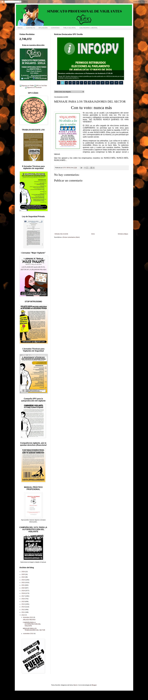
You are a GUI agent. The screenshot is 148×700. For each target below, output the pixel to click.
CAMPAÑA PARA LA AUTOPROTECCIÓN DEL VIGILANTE (32, 624)
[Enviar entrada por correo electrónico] (81, 167)
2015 (23, 601)
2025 (23, 574)
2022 (23, 582)
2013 (23, 607)
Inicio (93, 234)
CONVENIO (55, 28)
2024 (23, 577)
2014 (23, 604)
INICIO (20, 28)
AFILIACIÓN (43, 28)
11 (98, 83)
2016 (23, 599)
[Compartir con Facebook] (91, 168)
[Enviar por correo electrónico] (85, 168)
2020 (23, 588)
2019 (23, 590)
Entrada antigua (123, 234)
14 (112, 83)
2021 (23, 585)
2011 (23, 612)
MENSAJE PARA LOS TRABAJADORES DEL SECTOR (34, 629)
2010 (23, 615)
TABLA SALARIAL (69, 28)
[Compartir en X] (89, 168)
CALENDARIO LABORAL (88, 28)
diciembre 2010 (28, 617)
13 (107, 83)
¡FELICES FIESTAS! (29, 619)
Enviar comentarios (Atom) (71, 237)
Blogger (94, 685)
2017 (23, 596)
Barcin (76, 685)
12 (102, 83)
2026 (23, 571)
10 (93, 83)
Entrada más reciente (61, 234)
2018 (23, 593)
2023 (23, 580)
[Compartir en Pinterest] (93, 168)
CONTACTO (30, 28)
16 (121, 83)
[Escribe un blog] (87, 168)
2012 (23, 609)
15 (116, 83)
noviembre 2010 (28, 633)
